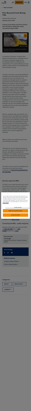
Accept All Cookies (15, 214)
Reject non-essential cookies (15, 210)
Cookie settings (18, 207)
